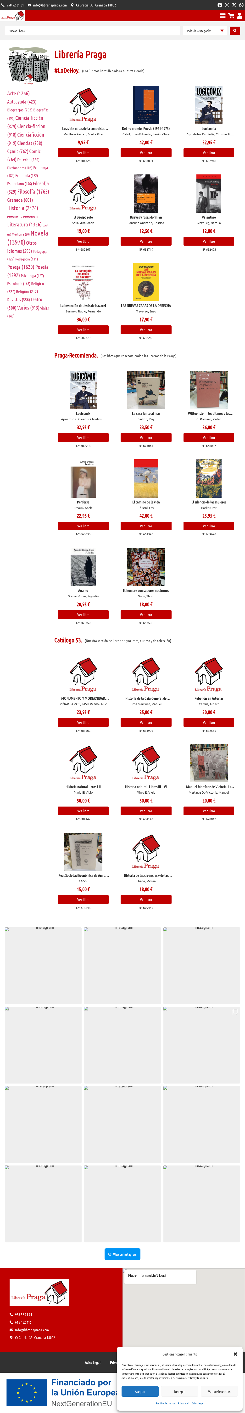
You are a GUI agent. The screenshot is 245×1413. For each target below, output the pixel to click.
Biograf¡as (20, 109)
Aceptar (140, 1391)
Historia (22, 207)
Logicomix (209, 128)
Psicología (18, 283)
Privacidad (183, 1403)
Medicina (21, 234)
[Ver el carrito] (231, 16)
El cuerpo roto (83, 217)
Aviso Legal (198, 1403)
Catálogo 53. (68, 640)
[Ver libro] (83, 105)
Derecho (28, 159)
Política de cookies (166, 1403)
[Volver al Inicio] (12, 15)
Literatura (24, 224)
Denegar (180, 1391)
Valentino (209, 217)
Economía (26, 175)
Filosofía (33, 191)
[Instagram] (227, 5)
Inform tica (14, 217)
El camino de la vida (146, 502)
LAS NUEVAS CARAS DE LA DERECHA (146, 305)
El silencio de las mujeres (208, 502)
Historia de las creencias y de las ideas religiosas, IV (146, 877)
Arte (18, 93)
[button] (235, 1354)
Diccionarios (20, 167)
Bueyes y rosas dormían (146, 217)
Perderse (83, 502)
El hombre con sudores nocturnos (146, 590)
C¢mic (17, 151)
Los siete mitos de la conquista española (83, 130)
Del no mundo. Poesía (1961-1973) (146, 128)
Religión (27, 291)
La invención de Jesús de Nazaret (83, 305)
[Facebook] (219, 5)
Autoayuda (22, 101)
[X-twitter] (234, 5)
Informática (31, 217)
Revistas (18, 299)
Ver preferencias (219, 1391)
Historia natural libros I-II (83, 786)
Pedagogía (26, 259)
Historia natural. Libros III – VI (146, 786)
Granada (20, 200)
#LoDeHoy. (67, 70)
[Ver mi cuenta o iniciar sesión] (240, 16)
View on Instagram (125, 1254)
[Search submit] (235, 31)
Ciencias (29, 143)
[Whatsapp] (241, 5)
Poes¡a (20, 266)
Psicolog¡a (32, 275)
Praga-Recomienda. (76, 355)
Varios (28, 307)
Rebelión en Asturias (209, 698)
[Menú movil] (223, 15)
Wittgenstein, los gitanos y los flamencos (209, 415)
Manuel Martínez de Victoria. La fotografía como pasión (209, 788)
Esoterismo (19, 183)
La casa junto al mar (146, 413)
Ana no (83, 590)
